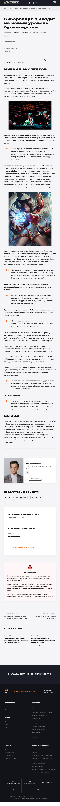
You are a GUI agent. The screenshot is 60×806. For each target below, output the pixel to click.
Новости (7, 722)
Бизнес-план (9, 761)
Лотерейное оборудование (40, 772)
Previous (6, 654)
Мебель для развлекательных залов (43, 769)
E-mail (21, 527)
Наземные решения (40, 745)
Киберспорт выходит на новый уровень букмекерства (32, 8)
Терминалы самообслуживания (42, 755)
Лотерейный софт (37, 723)
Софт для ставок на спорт (40, 715)
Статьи (10, 8)
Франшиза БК (36, 735)
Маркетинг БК (9, 755)
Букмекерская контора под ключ (42, 710)
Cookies (34, 796)
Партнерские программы (13, 749)
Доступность (16, 798)
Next (15, 654)
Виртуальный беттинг (38, 729)
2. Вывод (7, 51)
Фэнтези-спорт (36, 718)
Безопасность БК (10, 758)
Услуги (8, 745)
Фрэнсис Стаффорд (21, 33)
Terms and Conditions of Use (39, 798)
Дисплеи (34, 752)
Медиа (7, 717)
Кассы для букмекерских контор (42, 758)
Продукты (36, 702)
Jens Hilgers (22, 78)
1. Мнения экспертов (11, 48)
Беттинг (6, 36)
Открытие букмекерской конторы (44, 617)
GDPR (22, 798)
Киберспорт (35, 721)
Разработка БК (9, 752)
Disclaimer (28, 798)
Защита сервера (37, 749)
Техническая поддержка (39, 761)
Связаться (48, 782)
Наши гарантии (9, 710)
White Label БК (36, 732)
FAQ (6, 727)
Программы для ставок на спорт (42, 712)
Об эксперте (9, 707)
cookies (12, 802)
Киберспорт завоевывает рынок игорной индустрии (17, 617)
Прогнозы (35, 737)
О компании (10, 702)
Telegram (15, 535)
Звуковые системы (38, 766)
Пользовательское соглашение (49, 802)
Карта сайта (27, 796)
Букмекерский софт (38, 707)
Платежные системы (38, 726)
